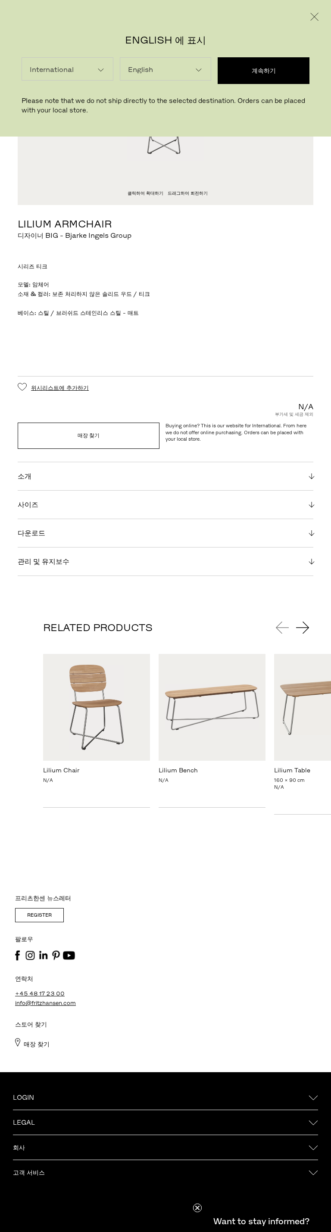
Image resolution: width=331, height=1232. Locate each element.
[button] (261, 1221)
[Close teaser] (197, 1208)
